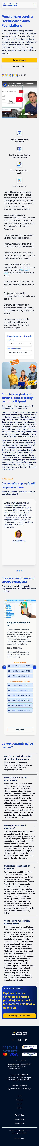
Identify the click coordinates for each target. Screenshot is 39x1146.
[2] (21, 570)
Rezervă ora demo (19, 66)
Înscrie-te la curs (19, 60)
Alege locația (10, 340)
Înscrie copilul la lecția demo (19, 1016)
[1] (19, 570)
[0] (17, 570)
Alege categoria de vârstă (14, 348)
